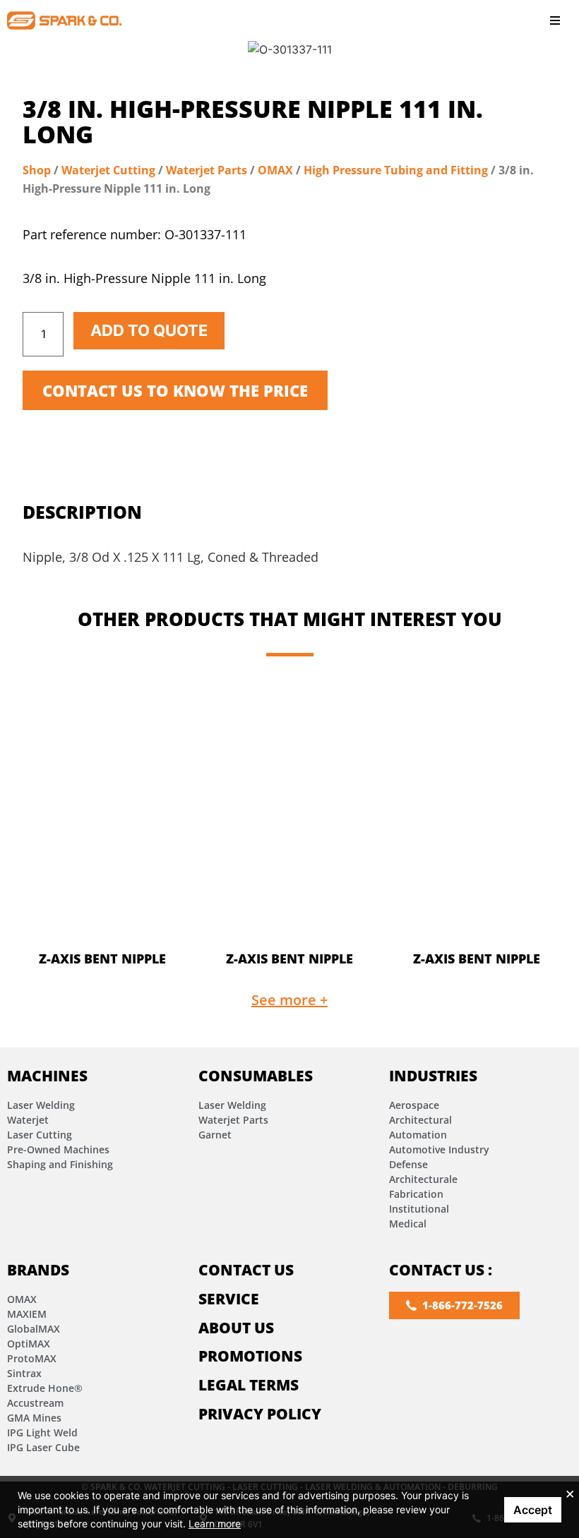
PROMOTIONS (250, 1356)
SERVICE (228, 1299)
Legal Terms (248, 1385)
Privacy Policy (259, 1414)
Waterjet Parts (206, 170)
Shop (37, 170)
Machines (47, 1076)
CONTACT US (246, 1270)
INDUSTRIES (433, 1076)
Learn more (215, 1524)
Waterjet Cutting (108, 170)
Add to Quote (149, 330)
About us (236, 1328)
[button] (554, 20)
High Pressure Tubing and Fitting (396, 170)
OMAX (275, 170)
